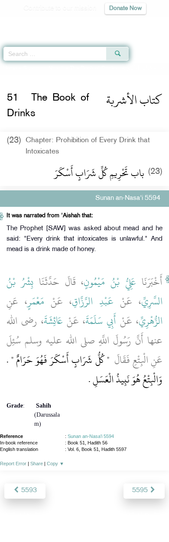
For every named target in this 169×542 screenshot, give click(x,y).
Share (36, 463)
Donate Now (125, 8)
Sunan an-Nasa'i (43, 68)
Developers (94, 516)
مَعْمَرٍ (35, 301)
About (13, 516)
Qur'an (41, 24)
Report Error (13, 463)
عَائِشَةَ (53, 321)
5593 (28, 490)
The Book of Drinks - (112, 68)
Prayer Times (109, 24)
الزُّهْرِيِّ (150, 321)
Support (61, 516)
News (35, 516)
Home (10, 68)
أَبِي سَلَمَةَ (100, 321)
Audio (144, 24)
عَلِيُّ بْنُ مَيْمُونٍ (110, 282)
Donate (154, 516)
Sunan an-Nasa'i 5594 (91, 436)
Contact (127, 516)
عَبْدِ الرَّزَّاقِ (93, 301)
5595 (141, 490)
